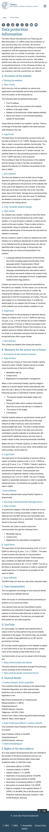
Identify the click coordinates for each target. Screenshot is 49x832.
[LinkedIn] (8, 25)
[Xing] (26, 25)
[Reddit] (12, 25)
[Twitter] (17, 25)
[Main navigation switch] (45, 6)
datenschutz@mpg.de (13, 744)
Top (44, 811)
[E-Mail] (31, 25)
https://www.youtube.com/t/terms (18, 662)
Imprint (24, 829)
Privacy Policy (40, 825)
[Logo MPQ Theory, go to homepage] (20, 5)
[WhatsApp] (22, 25)
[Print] (36, 25)
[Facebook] (3, 25)
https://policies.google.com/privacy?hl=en (21, 673)
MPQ (16, 825)
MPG (7, 825)
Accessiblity (27, 825)
